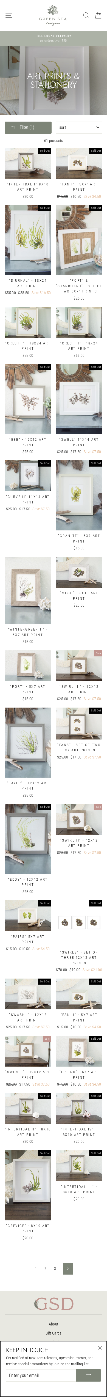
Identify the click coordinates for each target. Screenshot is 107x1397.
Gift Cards (53, 1333)
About (53, 1324)
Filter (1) (26, 127)
